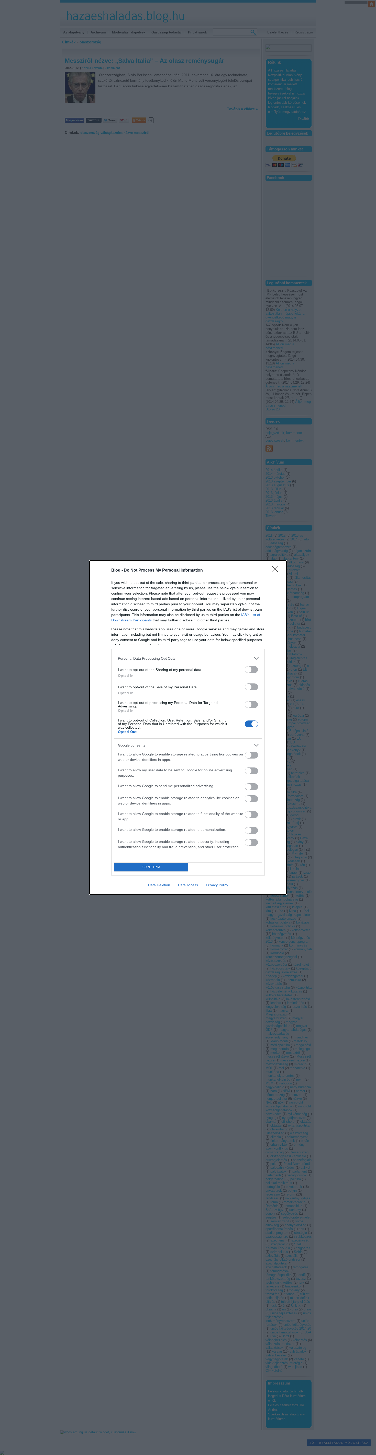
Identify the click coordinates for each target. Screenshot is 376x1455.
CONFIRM (151, 867)
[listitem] (188, 658)
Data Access (188, 885)
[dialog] (188, 727)
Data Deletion (159, 885)
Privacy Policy (217, 885)
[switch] (251, 669)
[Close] (276, 570)
